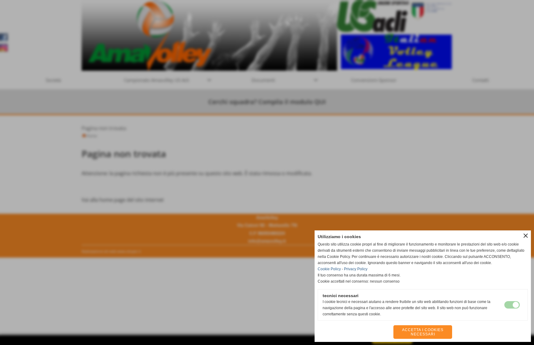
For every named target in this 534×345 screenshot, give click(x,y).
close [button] (525, 235)
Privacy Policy (355, 269)
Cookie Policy (329, 269)
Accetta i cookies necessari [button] (422, 332)
